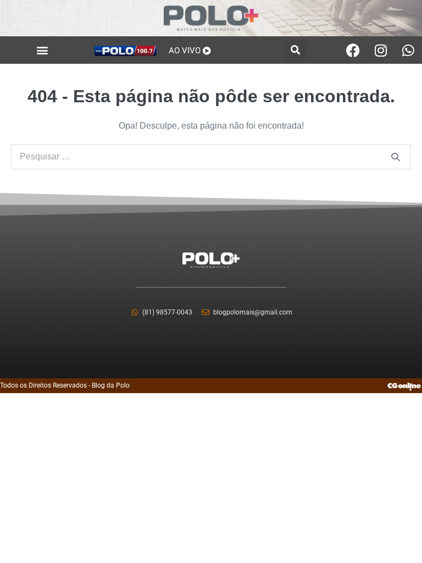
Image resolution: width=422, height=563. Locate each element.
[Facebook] (353, 50)
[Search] (396, 157)
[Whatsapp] (408, 50)
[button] (42, 50)
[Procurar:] (211, 156)
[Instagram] (381, 50)
